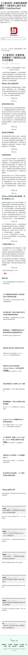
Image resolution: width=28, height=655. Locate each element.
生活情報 (4, 508)
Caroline (7, 63)
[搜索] (24, 39)
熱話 (5, 48)
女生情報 (10, 644)
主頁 (2, 48)
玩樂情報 (16, 644)
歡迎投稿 (21, 646)
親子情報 (4, 577)
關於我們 (14, 646)
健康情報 (4, 531)
